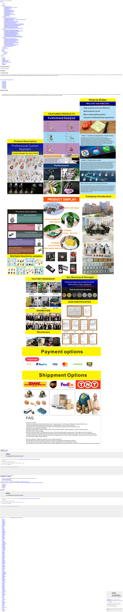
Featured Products (23, 481)
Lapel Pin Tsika (22, 482)
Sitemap (27, 481)
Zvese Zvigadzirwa (40, 482)
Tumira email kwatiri (3, 79)
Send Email (2, 490)
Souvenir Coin (2, 482)
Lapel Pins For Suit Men (9, 482)
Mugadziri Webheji (28, 482)
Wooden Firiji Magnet (16, 482)
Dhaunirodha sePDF (10, 79)
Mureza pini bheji (34, 482)
